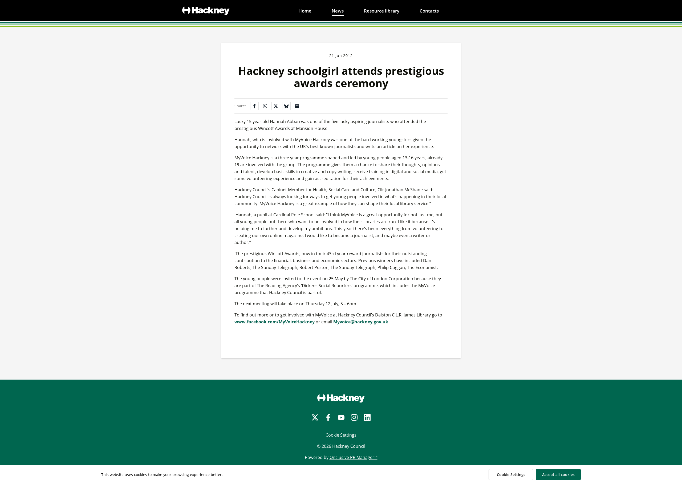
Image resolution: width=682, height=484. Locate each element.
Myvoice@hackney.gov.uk (360, 322)
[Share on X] (275, 106)
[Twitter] (315, 417)
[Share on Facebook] (254, 106)
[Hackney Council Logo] (341, 398)
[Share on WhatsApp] (265, 106)
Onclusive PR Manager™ (353, 457)
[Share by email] (297, 106)
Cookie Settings (341, 435)
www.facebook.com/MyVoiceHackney (274, 322)
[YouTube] (341, 417)
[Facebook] (328, 417)
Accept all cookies (558, 474)
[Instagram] (354, 417)
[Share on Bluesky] (286, 106)
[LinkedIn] (367, 417)
